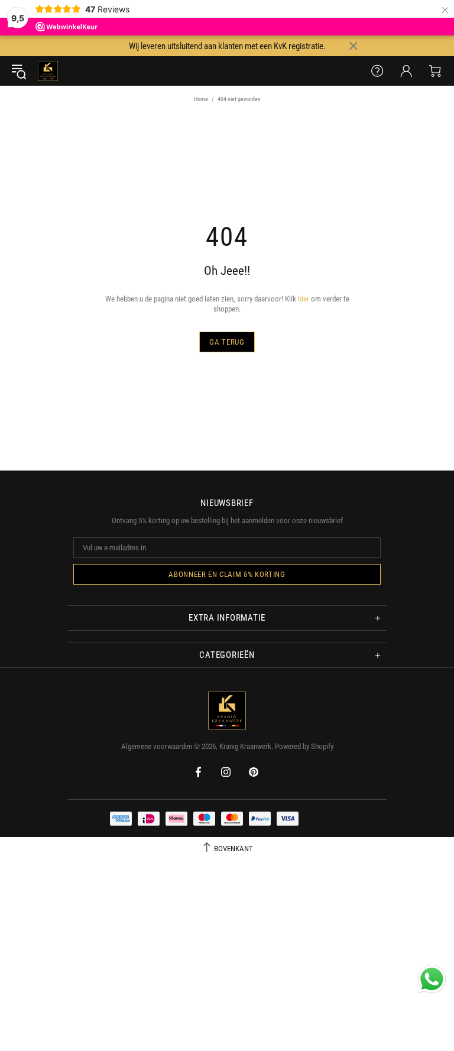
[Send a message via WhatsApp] (432, 979)
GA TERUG (226, 342)
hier (303, 298)
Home (201, 99)
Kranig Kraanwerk (48, 71)
